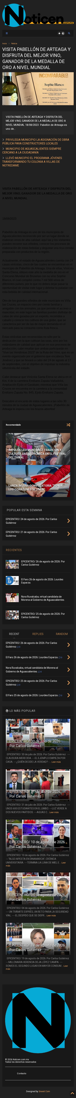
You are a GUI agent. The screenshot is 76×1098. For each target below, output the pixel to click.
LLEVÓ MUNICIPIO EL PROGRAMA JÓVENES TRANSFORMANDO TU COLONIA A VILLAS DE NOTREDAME (32, 161)
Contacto (21, 1073)
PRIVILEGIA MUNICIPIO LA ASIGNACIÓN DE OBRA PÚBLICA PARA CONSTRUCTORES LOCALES (35, 141)
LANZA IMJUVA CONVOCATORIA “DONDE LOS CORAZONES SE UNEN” (35, 487)
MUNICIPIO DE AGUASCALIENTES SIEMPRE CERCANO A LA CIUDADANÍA (31, 150)
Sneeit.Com (44, 1091)
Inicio (4, 44)
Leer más (56, 762)
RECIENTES (14, 550)
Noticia (14, 44)
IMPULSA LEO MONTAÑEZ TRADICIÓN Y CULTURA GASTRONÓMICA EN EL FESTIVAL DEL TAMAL (37, 453)
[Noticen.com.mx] (38, 25)
